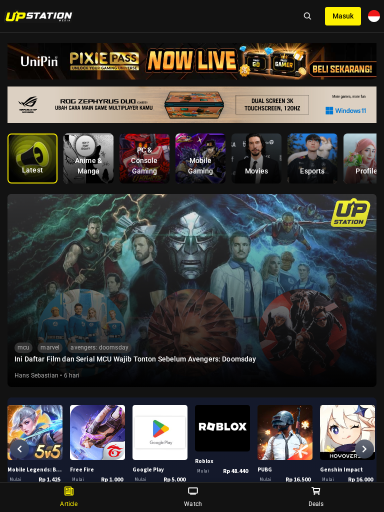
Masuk (343, 16)
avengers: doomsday (99, 347)
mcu (24, 347)
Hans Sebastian (36, 375)
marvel (50, 347)
